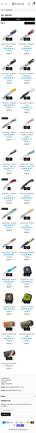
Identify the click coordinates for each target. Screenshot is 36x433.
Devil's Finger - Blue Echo (9, 279)
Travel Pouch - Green (26, 307)
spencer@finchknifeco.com (15, 387)
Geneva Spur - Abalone (9, 223)
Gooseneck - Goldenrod (9, 103)
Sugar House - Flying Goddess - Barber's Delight (26, 134)
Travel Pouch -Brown (9, 307)
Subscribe (5, 414)
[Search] (6, 4)
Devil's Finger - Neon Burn (26, 252)
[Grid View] (2, 23)
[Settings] (29, 4)
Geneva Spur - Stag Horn (9, 252)
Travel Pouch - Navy (27, 279)
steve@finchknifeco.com (14, 390)
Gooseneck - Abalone (9, 132)
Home (3, 10)
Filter (18, 19)
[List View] (4, 23)
